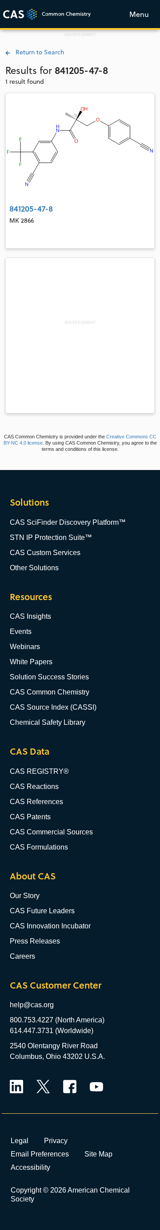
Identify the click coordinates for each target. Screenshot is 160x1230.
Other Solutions (34, 568)
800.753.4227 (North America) (57, 1020)
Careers (22, 956)
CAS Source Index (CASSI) (53, 707)
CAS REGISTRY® (39, 771)
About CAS (33, 876)
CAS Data (29, 751)
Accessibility (30, 1167)
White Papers (31, 662)
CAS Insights (30, 616)
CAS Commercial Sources (51, 832)
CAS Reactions (34, 786)
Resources (31, 596)
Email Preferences (40, 1154)
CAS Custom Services (45, 552)
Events (21, 631)
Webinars (25, 646)
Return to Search (37, 52)
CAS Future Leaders (42, 911)
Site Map (98, 1154)
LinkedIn (16, 1086)
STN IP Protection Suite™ (51, 537)
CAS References (36, 801)
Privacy (56, 1140)
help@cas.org (32, 1005)
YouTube (96, 1086)
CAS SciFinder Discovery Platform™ (68, 522)
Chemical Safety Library (47, 722)
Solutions (29, 502)
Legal (19, 1140)
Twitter (43, 1086)
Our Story (25, 895)
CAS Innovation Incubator (50, 926)
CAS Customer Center (55, 985)
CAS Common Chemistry (49, 692)
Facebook (69, 1086)
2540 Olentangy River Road (54, 1046)
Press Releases (35, 941)
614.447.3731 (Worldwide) (51, 1030)
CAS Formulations (39, 847)
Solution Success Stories (49, 677)
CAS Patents (30, 817)
